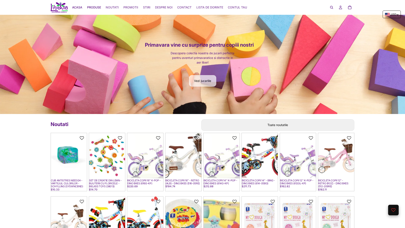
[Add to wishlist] (82, 138)
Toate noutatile (277, 125)
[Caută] (331, 7)
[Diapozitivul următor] (82, 155)
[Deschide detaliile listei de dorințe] (393, 210)
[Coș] (349, 7)
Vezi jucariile (202, 81)
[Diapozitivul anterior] (55, 155)
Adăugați (160, 171)
